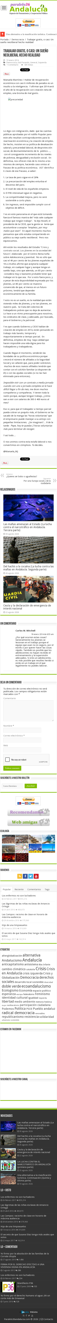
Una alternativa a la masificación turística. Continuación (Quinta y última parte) (34, 1178)
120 (17, 1302)
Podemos (8, 1008)
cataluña (30, 969)
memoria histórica (44, 1002)
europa (19, 994)
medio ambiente (24, 1001)
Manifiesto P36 (25, 1283)
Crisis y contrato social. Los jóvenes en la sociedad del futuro (27, 250)
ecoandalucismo (36, 986)
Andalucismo (12, 960)
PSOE (29, 1008)
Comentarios (34, 889)
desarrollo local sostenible (29, 982)
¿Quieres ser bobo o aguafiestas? (21, 475)
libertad (8, 1001)
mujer (4, 1005)
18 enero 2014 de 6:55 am (42, 634)
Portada (4, 39)
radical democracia (18, 1012)
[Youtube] (36, 876)
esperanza (9, 994)
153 (35, 1286)
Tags (47, 889)
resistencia (31, 1016)
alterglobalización (12, 955)
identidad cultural (15, 997)
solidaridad (46, 1016)
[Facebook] (25, 876)
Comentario (9, 698)
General (33, 62)
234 (20, 1278)
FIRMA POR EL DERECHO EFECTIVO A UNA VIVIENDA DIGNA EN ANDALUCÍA (22, 1265)
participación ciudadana (35, 1005)
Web (5, 745)
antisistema (31, 964)
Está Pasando (23, 62)
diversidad (48, 982)
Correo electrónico (14, 735)
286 (19, 1270)
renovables (40, 1013)
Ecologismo (10, 990)
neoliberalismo (13, 1005)
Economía (25, 990)
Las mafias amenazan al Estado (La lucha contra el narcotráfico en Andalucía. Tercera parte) (27, 527)
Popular (7, 889)
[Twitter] (30, 876)
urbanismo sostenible (10, 1020)
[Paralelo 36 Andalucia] (28, 8)
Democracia (18, 39)
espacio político (42, 990)
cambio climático (14, 969)
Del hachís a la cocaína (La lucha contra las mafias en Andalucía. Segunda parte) (28, 568)
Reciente (19, 889)
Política (20, 1008)
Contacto (48, 1319)
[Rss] (19, 876)
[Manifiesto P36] (8, 1287)
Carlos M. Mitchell (25, 630)
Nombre (8, 725)
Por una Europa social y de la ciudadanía (37, 481)
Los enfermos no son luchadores (19, 895)
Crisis (41, 968)
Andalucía (32, 960)
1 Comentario (12, 65)
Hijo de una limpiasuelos (14, 925)
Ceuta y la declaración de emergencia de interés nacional (33, 1151)
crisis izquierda (33, 973)
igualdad (33, 997)
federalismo (28, 994)
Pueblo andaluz (44, 1008)
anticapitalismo (13, 964)
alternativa (31, 955)
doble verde (11, 986)
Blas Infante (44, 964)
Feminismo (42, 994)
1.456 (21, 1260)
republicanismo (13, 1016)
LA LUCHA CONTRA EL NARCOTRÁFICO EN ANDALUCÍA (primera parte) (34, 1164)
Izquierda (42, 62)
